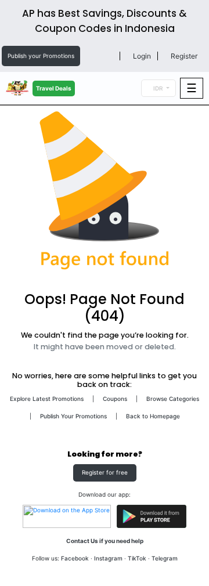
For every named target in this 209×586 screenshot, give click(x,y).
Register (183, 56)
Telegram (165, 558)
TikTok (137, 558)
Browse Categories (172, 398)
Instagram (108, 558)
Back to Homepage (153, 416)
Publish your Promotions (41, 55)
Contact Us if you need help (104, 540)
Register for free (105, 472)
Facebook (75, 558)
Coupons (115, 398)
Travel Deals (53, 88)
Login (141, 56)
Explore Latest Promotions (47, 398)
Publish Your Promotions (73, 416)
